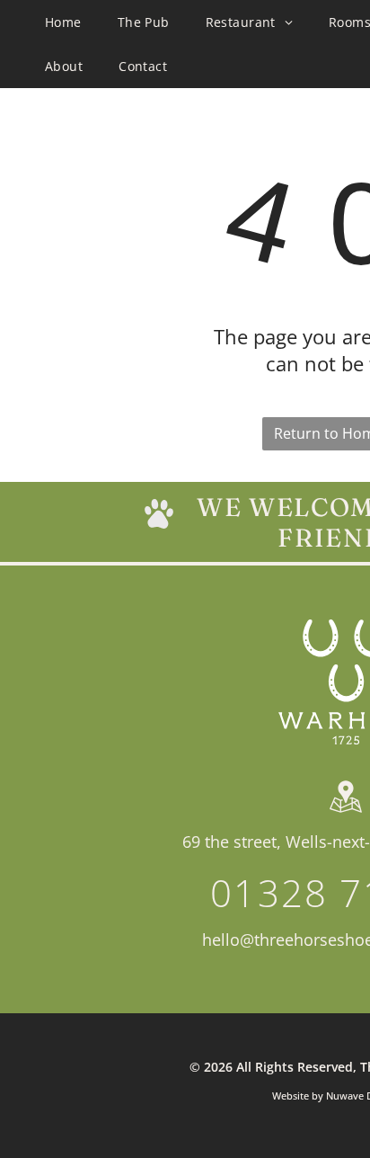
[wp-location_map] (345, 813)
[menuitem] (63, 22)
